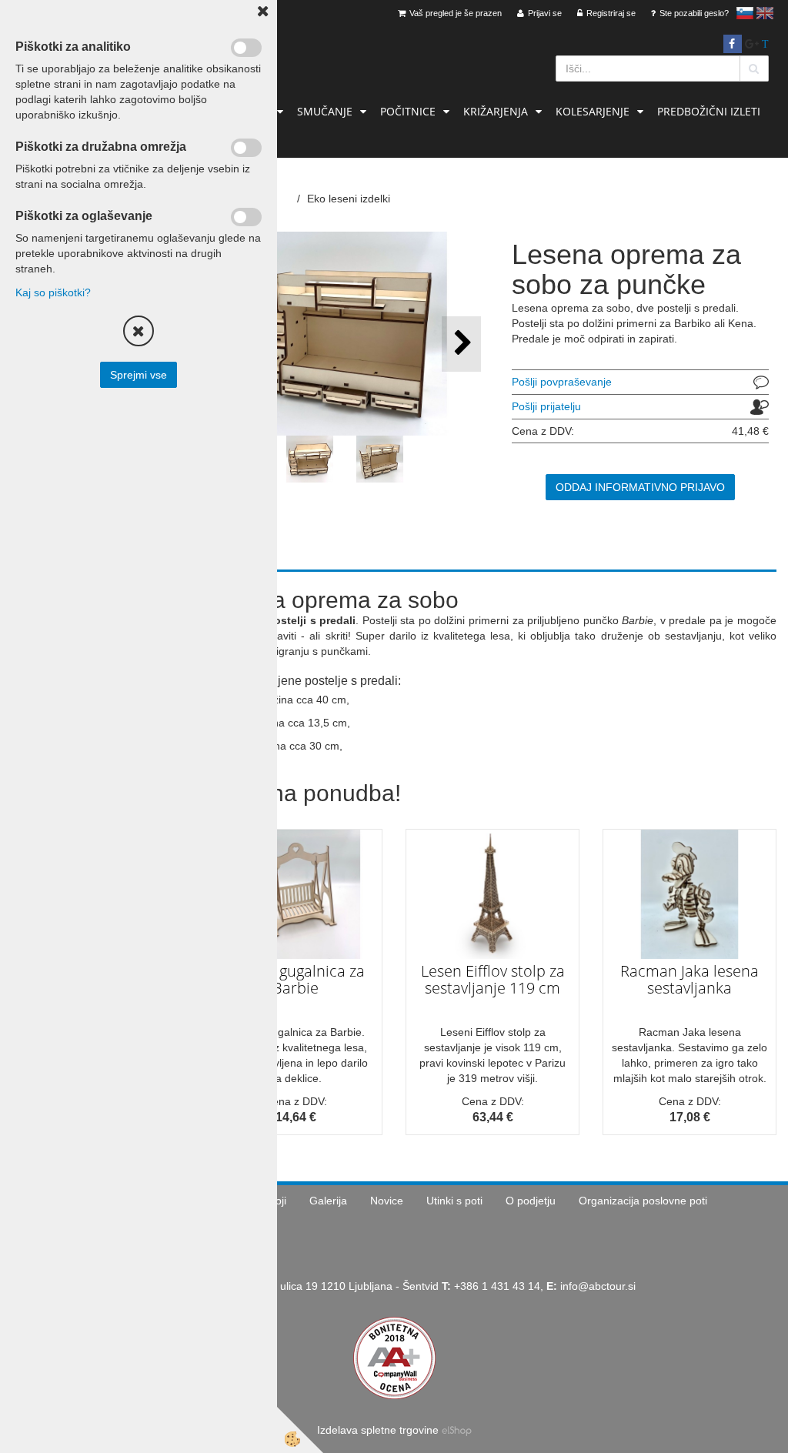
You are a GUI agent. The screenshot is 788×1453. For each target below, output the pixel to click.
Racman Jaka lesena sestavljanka (689, 979)
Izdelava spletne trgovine (378, 1430)
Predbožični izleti (708, 111)
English (764, 13)
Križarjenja (495, 111)
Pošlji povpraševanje (562, 382)
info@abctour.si (598, 1286)
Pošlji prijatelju (546, 406)
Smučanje (324, 111)
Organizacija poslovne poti (643, 1200)
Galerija (328, 1200)
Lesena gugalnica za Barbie (295, 979)
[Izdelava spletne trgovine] (457, 1430)
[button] (461, 343)
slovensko (744, 13)
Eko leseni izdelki (348, 198)
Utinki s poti (454, 1200)
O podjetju (531, 1200)
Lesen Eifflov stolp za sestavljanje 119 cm (493, 979)
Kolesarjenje (592, 111)
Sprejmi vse (138, 375)
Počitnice (408, 111)
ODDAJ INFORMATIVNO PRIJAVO (640, 487)
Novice (386, 1200)
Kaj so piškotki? (53, 292)
